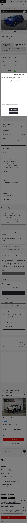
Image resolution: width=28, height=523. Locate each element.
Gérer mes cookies (13, 109)
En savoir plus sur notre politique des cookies (9, 104)
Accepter (14, 112)
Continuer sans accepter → (20, 74)
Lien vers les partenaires (6, 105)
